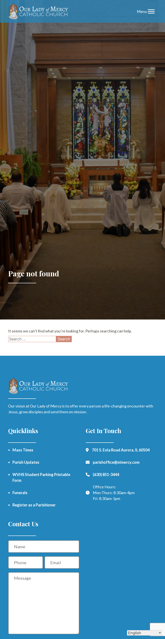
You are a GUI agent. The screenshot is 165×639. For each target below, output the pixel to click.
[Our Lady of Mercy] (38, 11)
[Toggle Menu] (151, 11)
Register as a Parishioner (34, 505)
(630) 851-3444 (106, 474)
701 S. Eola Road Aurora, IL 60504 (121, 450)
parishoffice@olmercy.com (116, 462)
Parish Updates (25, 462)
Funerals (20, 492)
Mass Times (22, 450)
